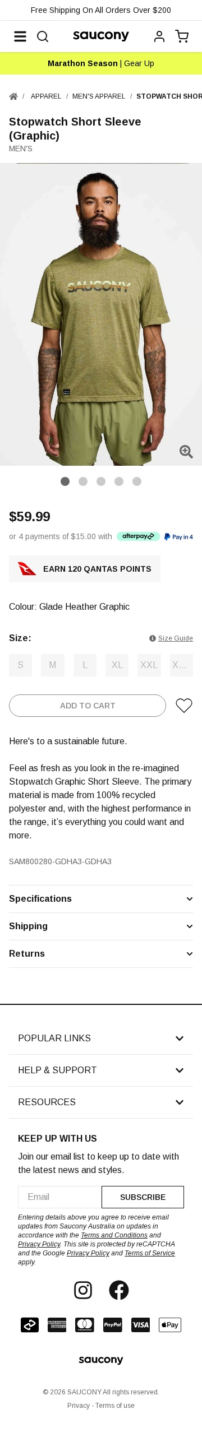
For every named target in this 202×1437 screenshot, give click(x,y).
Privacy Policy (39, 1244)
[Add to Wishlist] (184, 705)
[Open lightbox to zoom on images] (186, 452)
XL (117, 665)
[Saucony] (101, 36)
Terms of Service (150, 1253)
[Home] (13, 96)
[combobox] (60, 1197)
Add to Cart (88, 705)
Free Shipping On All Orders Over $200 (101, 10)
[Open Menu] (20, 36)
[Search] (42, 36)
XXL (149, 665)
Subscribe (143, 1197)
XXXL (182, 665)
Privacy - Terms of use (101, 1406)
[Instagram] (83, 1290)
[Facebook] (118, 1290)
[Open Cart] (182, 36)
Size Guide (175, 638)
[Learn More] (138, 536)
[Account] (159, 36)
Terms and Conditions (114, 1235)
